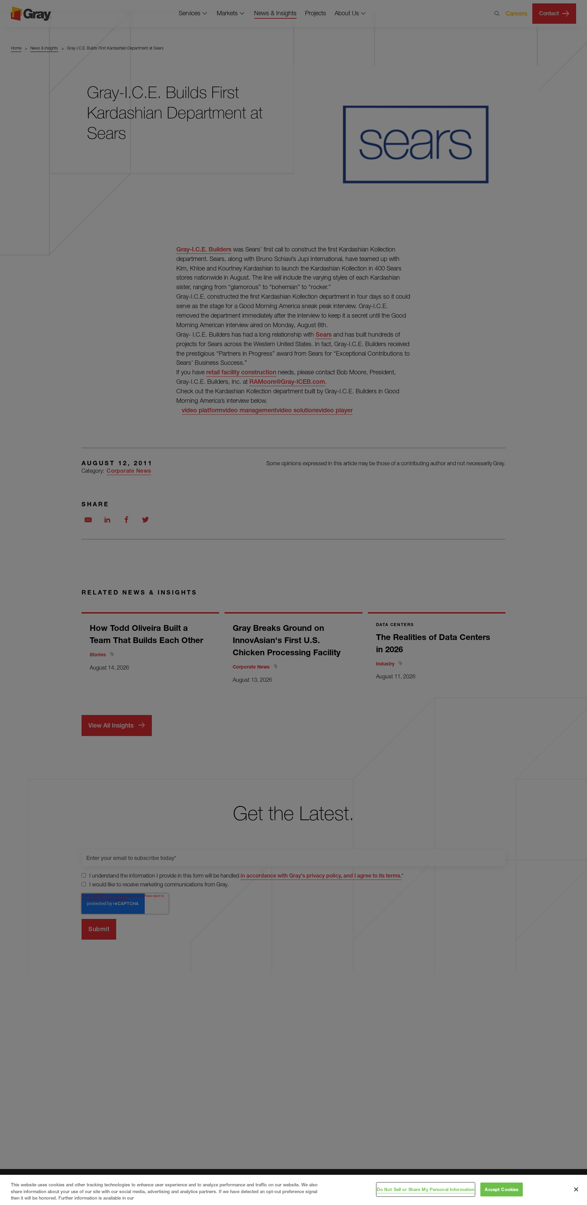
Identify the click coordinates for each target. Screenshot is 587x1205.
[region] (293, 1190)
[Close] (576, 1189)
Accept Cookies (501, 1189)
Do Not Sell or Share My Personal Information (426, 1189)
